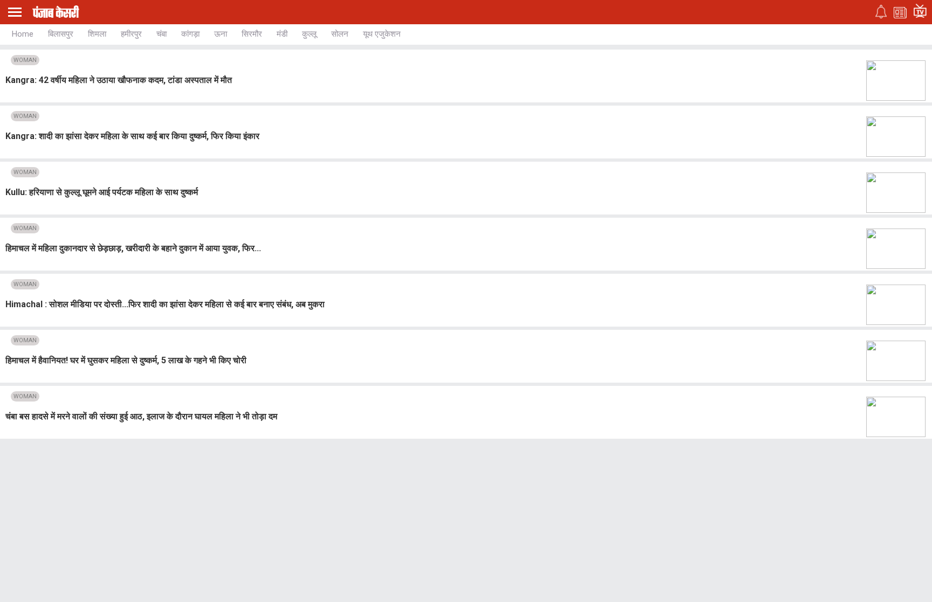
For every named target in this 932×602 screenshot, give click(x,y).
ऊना (220, 34)
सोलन (339, 34)
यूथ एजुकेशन (382, 34)
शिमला (97, 34)
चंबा (161, 34)
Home (22, 34)
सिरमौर (252, 34)
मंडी (282, 34)
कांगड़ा (190, 34)
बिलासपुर (60, 34)
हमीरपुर (131, 34)
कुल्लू (309, 34)
